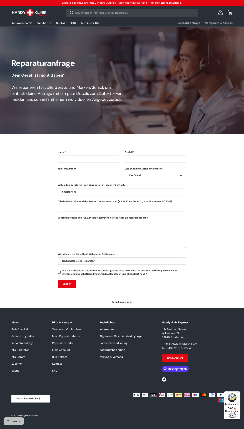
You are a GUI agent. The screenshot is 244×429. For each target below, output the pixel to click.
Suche (15, 370)
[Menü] (238, 393)
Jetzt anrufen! (175, 357)
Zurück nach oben (122, 302)
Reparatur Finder (62, 343)
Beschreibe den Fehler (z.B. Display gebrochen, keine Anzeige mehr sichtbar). (102, 217)
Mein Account (61, 350)
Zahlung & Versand (111, 357)
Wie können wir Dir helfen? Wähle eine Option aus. (86, 254)
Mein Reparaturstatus (66, 336)
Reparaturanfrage (188, 23)
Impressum (106, 329)
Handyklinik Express (28, 415)
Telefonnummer (67, 168)
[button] (230, 12)
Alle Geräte (18, 357)
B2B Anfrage (60, 357)
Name (61, 152)
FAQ (73, 23)
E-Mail (129, 152)
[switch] (232, 415)
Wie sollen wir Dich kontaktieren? (144, 168)
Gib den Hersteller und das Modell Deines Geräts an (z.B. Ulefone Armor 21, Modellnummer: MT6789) (115, 201)
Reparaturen (19, 23)
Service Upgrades (22, 336)
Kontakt (61, 23)
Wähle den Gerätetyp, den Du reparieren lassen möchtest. (91, 184)
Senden (67, 283)
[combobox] (132, 13)
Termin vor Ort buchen (66, 329)
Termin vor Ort (90, 23)
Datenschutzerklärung (113, 343)
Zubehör (42, 23)
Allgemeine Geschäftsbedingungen (121, 336)
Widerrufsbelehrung (112, 350)
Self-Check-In (20, 329)
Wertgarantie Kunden (218, 23)
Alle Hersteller (20, 350)
